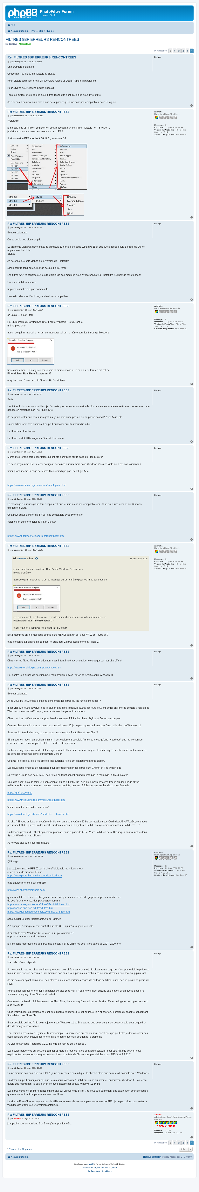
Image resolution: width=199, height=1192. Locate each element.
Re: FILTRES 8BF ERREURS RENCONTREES (41, 57)
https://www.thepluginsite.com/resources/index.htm (36, 799)
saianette (21, 558)
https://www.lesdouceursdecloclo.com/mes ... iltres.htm (38, 911)
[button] (170, 51)
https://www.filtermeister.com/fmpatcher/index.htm (35, 535)
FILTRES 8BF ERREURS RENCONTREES (42, 39)
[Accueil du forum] (23, 12)
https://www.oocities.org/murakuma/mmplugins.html (36, 485)
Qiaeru (114, 1167)
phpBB (90, 1164)
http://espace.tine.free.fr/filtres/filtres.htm (30, 908)
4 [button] (187, 51)
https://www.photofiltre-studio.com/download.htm (34, 875)
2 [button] (179, 51)
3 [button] (183, 51)
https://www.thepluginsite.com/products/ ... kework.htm (38, 814)
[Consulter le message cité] (36, 558)
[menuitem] (11, 25)
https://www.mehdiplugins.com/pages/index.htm (34, 667)
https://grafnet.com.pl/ (19, 792)
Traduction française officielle (95, 1167)
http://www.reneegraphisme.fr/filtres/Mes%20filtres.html (38, 904)
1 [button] (174, 51)
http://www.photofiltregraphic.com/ (26, 889)
